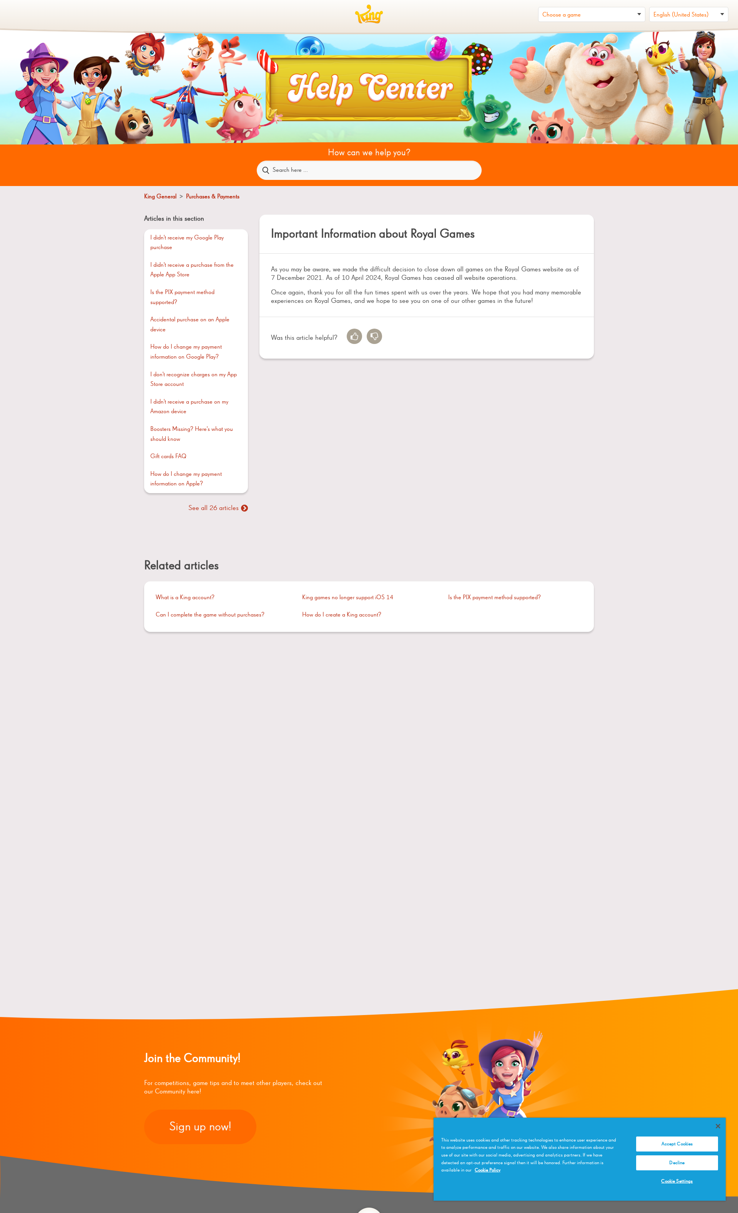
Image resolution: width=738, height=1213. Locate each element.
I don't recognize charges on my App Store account (193, 380)
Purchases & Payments (212, 197)
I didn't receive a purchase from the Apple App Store (192, 270)
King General (161, 197)
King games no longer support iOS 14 (347, 598)
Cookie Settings (677, 1181)
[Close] (718, 1126)
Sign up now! (200, 1127)
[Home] (369, 14)
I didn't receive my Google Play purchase (187, 243)
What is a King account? (185, 598)
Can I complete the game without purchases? (210, 615)
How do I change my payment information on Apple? (186, 479)
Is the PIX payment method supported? (182, 297)
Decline (677, 1162)
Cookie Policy (487, 1170)
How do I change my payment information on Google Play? (186, 352)
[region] (580, 1159)
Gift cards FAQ (168, 457)
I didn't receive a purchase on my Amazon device (189, 407)
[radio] (354, 336)
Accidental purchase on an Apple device (189, 325)
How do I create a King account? (341, 615)
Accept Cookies (677, 1144)
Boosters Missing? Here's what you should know (191, 434)
